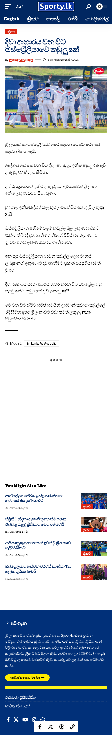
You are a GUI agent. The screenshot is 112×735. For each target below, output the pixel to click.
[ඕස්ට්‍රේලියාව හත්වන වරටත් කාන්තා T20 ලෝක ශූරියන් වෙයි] (94, 572)
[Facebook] (8, 719)
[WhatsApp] (42, 719)
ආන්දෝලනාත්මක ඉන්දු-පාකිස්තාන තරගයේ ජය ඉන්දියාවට (34, 498)
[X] (16, 719)
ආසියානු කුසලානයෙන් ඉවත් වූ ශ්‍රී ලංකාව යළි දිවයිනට (38, 545)
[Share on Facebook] (39, 726)
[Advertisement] (56, 420)
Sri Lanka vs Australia (42, 343)
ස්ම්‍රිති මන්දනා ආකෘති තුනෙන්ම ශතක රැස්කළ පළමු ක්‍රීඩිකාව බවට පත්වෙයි (35, 522)
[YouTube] (25, 719)
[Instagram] (34, 719)
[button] (9, 6)
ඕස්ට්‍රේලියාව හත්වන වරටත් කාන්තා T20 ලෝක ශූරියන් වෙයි (38, 569)
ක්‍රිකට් (11, 32)
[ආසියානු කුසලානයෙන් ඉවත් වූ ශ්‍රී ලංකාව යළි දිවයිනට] (94, 548)
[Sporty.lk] (56, 6)
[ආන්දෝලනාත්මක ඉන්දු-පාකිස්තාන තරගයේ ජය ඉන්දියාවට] (94, 501)
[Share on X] (50, 726)
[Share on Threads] (61, 726)
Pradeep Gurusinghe (21, 59)
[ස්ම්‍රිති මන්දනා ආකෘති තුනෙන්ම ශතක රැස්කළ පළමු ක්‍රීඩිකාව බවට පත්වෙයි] (94, 524)
